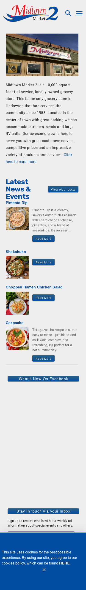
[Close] (44, 569)
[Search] (68, 13)
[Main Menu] (79, 13)
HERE (64, 563)
